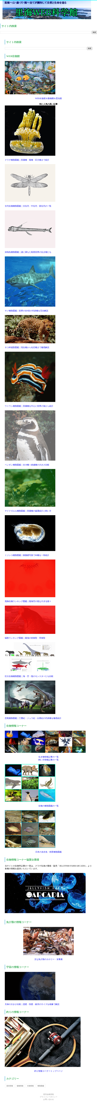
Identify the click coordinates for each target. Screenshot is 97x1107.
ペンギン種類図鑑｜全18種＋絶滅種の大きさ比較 (27, 465)
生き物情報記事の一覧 (48, 757)
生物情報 (30, 1086)
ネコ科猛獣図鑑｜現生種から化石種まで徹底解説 (27, 347)
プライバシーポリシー (48, 1097)
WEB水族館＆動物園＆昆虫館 (48, 98)
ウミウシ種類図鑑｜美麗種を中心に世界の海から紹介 (29, 406)
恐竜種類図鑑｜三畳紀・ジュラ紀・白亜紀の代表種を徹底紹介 (33, 718)
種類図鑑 (41, 1086)
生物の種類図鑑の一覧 (48, 806)
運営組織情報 (48, 1094)
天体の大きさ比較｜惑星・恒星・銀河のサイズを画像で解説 (32, 1004)
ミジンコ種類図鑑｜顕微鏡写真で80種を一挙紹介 (27, 555)
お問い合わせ (48, 1099)
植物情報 (20, 1086)
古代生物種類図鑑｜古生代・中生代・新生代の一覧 (28, 206)
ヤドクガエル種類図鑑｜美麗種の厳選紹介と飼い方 (28, 511)
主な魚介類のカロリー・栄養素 (48, 959)
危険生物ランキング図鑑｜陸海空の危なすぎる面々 (28, 601)
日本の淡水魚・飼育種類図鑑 (48, 852)
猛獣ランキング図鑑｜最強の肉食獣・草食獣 (25, 638)
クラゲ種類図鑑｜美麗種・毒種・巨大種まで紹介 (27, 160)
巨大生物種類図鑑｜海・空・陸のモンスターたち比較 (29, 676)
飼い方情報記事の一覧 (48, 760)
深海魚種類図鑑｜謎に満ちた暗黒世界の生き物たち (28, 252)
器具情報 (9, 1086)
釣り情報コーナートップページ (48, 1071)
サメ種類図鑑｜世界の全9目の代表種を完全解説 (26, 311)
